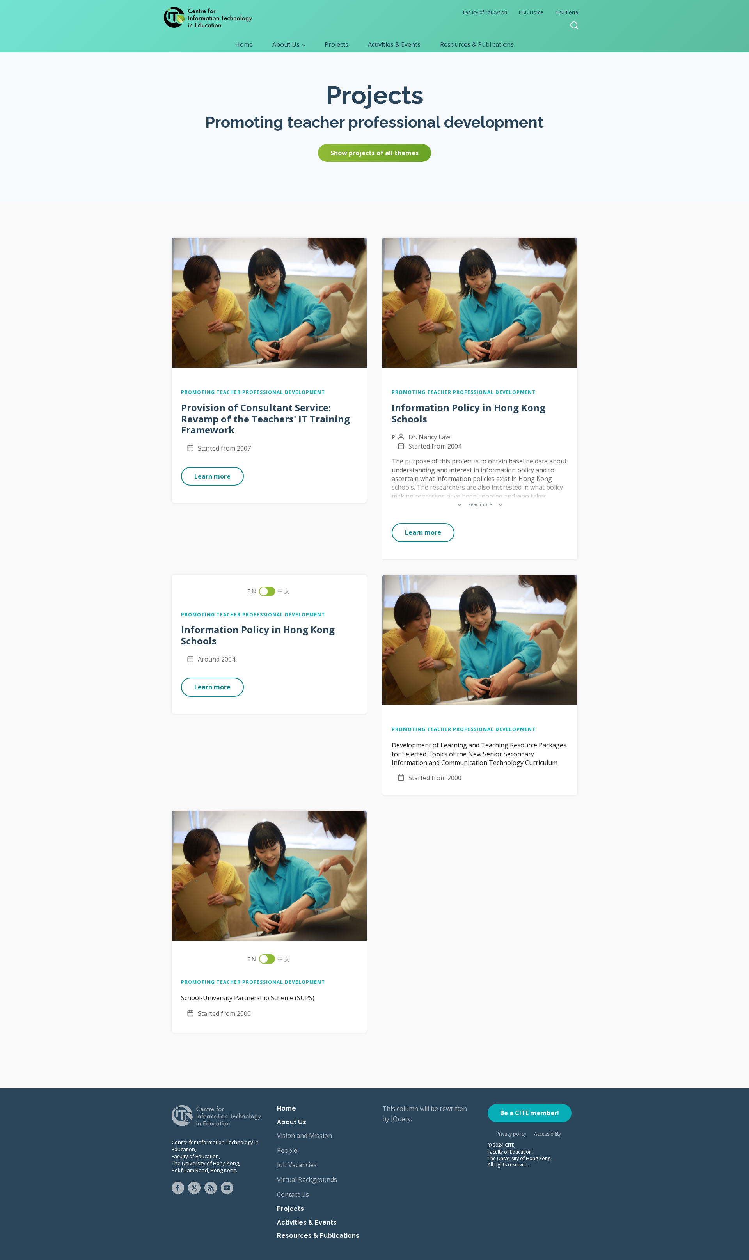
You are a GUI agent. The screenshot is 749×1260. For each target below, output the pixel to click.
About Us (286, 44)
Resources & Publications (477, 44)
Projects (336, 44)
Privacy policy (511, 1133)
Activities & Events (394, 44)
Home (244, 44)
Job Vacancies (297, 1165)
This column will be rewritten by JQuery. (424, 1113)
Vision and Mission (304, 1135)
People (287, 1150)
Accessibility (547, 1133)
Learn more (212, 476)
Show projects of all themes (374, 153)
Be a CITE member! (529, 1113)
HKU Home (531, 12)
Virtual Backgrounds (307, 1179)
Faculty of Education (485, 12)
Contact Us (293, 1194)
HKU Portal (567, 12)
